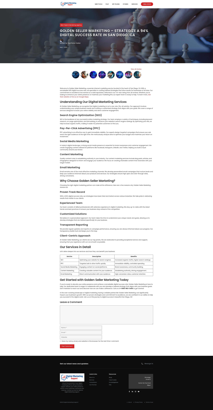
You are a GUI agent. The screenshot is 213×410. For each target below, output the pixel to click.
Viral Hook (147, 4)
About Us (92, 377)
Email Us (148, 379)
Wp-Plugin (115, 4)
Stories (125, 4)
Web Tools (98, 4)
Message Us (149, 364)
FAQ (110, 385)
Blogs (110, 377)
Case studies (113, 380)
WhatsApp (148, 377)
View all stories (136, 69)
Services (135, 4)
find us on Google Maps (79, 97)
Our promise (93, 385)
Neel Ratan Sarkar (74, 43)
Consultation (93, 382)
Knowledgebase (113, 382)
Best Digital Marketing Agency (71, 25)
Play (107, 4)
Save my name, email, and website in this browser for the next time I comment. (90, 341)
